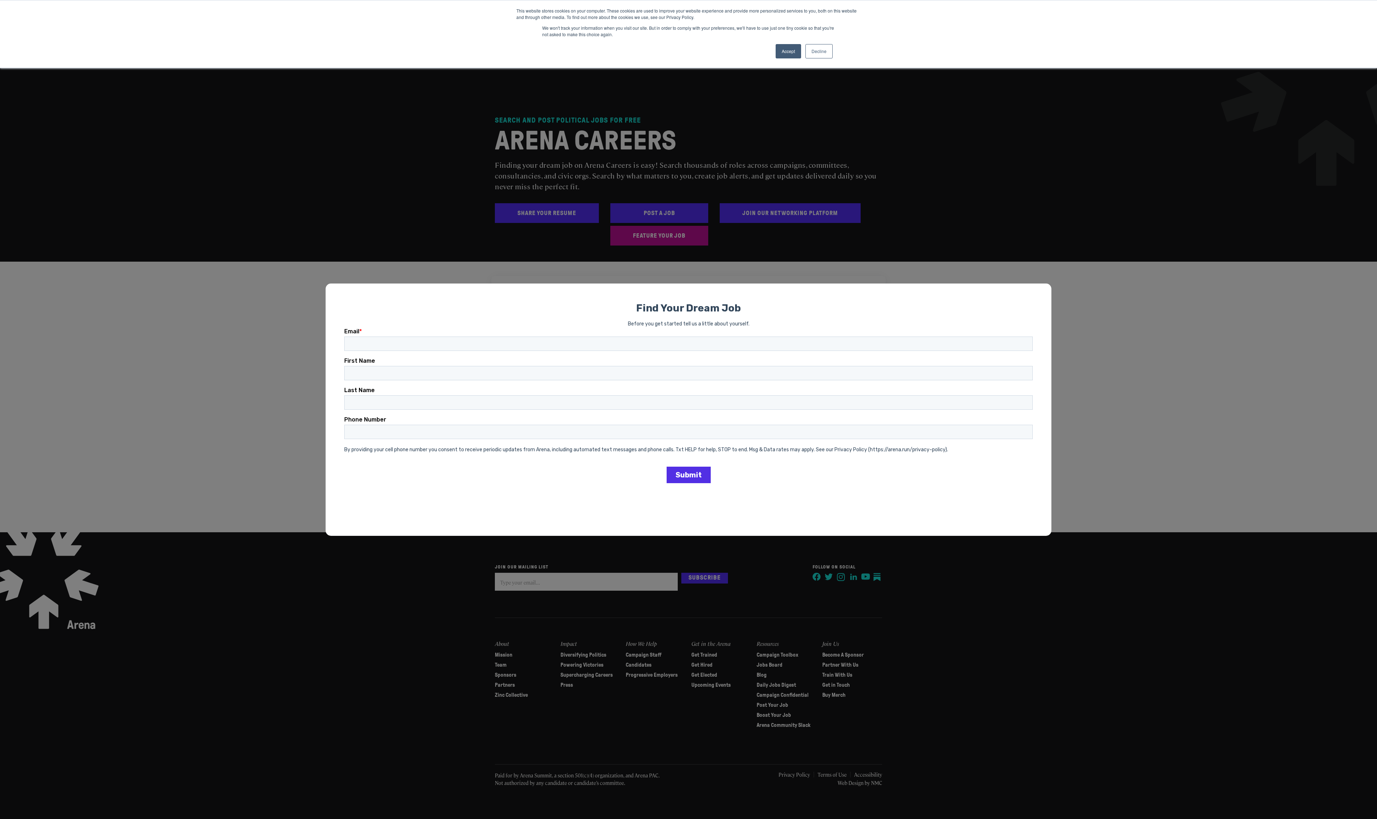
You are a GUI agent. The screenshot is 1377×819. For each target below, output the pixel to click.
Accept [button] (788, 51)
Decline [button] (819, 51)
